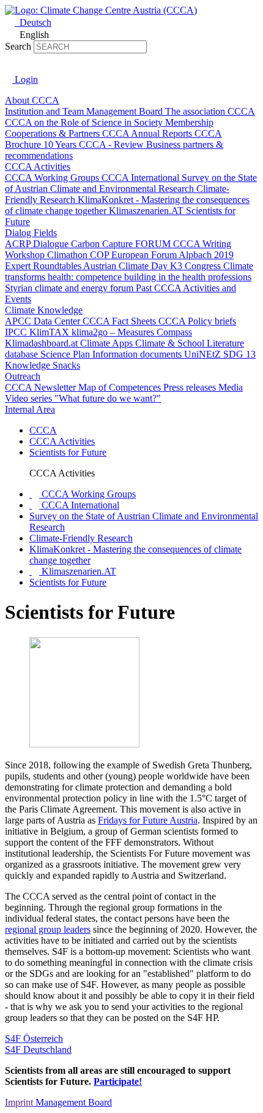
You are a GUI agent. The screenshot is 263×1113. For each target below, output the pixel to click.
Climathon (68, 255)
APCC (19, 321)
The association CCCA (210, 111)
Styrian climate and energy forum (70, 288)
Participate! (118, 1081)
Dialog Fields (31, 233)
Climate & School (171, 343)
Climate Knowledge (44, 310)
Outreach (22, 376)
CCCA (43, 430)
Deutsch (34, 22)
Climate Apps (107, 343)
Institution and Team (45, 111)
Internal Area (30, 409)
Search (18, 46)
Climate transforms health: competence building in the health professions (129, 271)
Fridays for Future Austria (148, 820)
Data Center (58, 321)
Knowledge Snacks (42, 365)
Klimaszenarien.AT (147, 210)
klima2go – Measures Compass (132, 332)
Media (230, 387)
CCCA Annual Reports (148, 133)
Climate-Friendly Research (81, 538)
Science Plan (66, 354)
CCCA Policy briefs (197, 321)
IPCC (17, 332)
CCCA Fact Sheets (120, 321)
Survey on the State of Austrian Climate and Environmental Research (131, 183)
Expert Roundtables (44, 266)
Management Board (125, 111)
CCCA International (142, 177)
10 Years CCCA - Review (94, 144)
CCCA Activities (37, 166)
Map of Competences (120, 387)
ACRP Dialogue (38, 244)
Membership (189, 122)
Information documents (138, 354)
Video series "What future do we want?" (83, 398)
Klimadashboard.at (42, 343)
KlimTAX (50, 332)
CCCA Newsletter (41, 387)
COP (100, 255)
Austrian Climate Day (126, 266)
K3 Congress (196, 266)
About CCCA (32, 100)
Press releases (190, 387)
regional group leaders (48, 929)
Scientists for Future (67, 452)
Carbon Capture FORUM (122, 244)
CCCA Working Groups (53, 177)
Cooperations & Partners (53, 133)
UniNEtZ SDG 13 (220, 354)
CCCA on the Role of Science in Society (85, 122)
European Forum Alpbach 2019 (172, 255)
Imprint (20, 1102)
